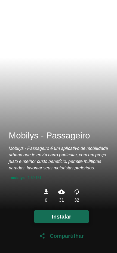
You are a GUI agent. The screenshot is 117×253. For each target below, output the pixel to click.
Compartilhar (61, 236)
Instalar (61, 217)
